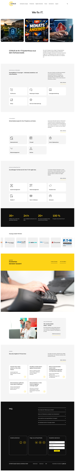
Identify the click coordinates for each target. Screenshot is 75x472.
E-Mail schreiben (54, 261)
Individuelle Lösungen (24, 3)
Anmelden (57, 450)
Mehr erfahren (63, 82)
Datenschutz (35, 463)
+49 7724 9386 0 (63, 261)
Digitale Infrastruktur (39, 3)
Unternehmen (51, 3)
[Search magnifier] (67, 3)
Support (56, 3)
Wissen (45, 3)
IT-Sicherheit (31, 3)
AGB (46, 463)
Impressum (41, 463)
